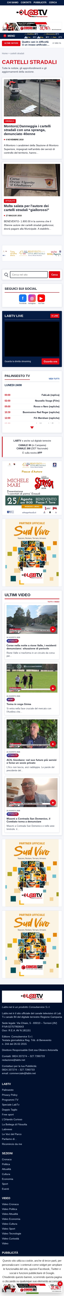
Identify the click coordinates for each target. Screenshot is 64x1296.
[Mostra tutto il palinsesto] (32, 427)
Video (5, 1243)
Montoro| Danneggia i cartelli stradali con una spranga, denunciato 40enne (27, 130)
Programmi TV (10, 1099)
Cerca (53, 2)
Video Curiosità (10, 1238)
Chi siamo (12, 2)
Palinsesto (8, 1089)
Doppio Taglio (9, 1109)
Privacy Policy (9, 1094)
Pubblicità (40, 2)
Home (5, 53)
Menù (9, 35)
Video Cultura (9, 1223)
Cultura (6, 1174)
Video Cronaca (10, 1204)
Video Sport (8, 1228)
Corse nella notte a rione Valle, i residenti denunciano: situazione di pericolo (31, 647)
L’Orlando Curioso (12, 1119)
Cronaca (9, 121)
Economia (7, 1179)
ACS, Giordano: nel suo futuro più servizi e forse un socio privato (32, 761)
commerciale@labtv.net (22, 1073)
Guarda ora (50, 361)
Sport (5, 1183)
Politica (6, 1164)
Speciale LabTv (10, 1104)
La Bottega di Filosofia (14, 1124)
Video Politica (9, 1209)
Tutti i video (53, 602)
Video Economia (11, 1218)
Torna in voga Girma (19, 704)
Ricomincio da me (12, 1144)
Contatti (26, 2)
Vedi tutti (54, 379)
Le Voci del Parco (12, 1134)
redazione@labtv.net (13, 1059)
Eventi (5, 1188)
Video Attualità (10, 1213)
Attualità (10, 201)
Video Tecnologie (11, 1233)
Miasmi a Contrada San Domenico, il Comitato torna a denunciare (28, 820)
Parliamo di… (9, 1139)
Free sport (8, 1114)
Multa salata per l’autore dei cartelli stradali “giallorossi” (26, 208)
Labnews (7, 1129)
